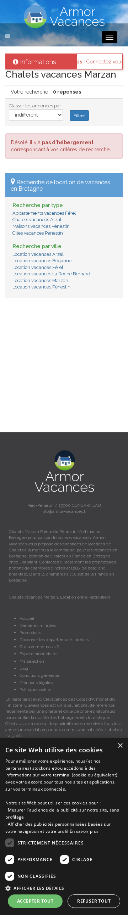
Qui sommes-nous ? (39, 646)
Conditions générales (40, 675)
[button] (64, 888)
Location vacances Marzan (40, 280)
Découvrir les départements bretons (54, 639)
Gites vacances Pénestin (37, 233)
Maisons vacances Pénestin (41, 226)
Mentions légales (36, 682)
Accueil (27, 618)
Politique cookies (36, 689)
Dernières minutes (38, 625)
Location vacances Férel (37, 267)
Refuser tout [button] (94, 901)
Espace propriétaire (38, 653)
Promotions (30, 632)
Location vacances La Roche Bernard (51, 273)
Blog (24, 668)
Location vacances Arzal (38, 254)
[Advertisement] (64, 368)
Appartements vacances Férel (44, 213)
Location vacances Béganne (41, 260)
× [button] (120, 745)
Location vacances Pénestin (41, 287)
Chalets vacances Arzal (37, 219)
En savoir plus (84, 831)
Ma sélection (32, 661)
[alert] (64, 826)
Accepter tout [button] (35, 901)
